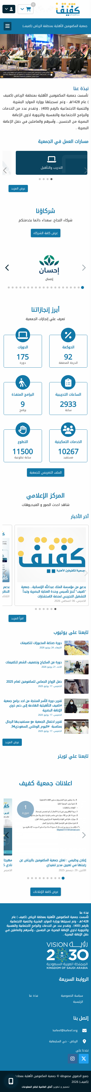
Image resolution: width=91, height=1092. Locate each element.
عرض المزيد (18, 182)
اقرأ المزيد (17, 612)
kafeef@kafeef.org (65, 1024)
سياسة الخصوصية (72, 989)
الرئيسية (78, 995)
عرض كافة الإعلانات (45, 885)
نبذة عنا (33, 989)
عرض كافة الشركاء (45, 227)
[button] (8, 52)
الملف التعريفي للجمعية (46, 466)
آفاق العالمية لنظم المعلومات (37, 1080)
